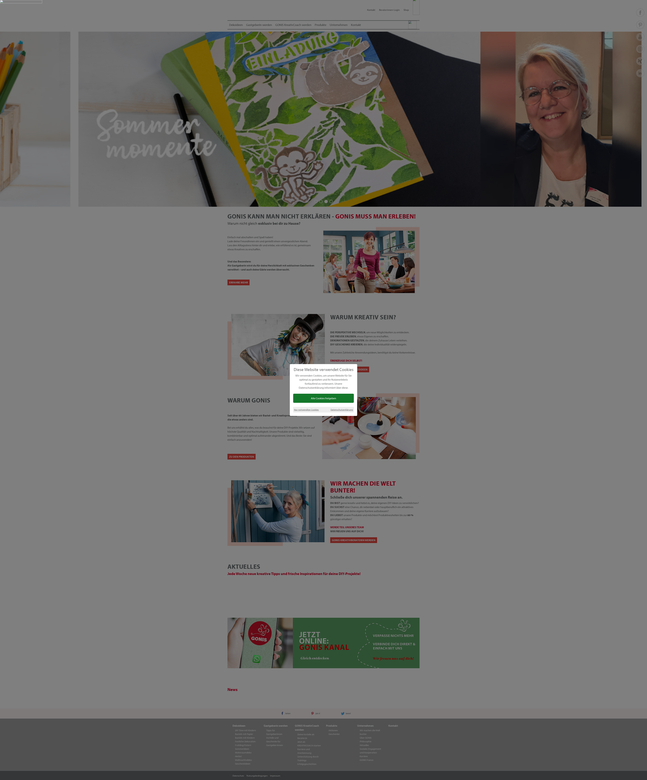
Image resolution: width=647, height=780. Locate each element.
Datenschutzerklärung (342, 409)
